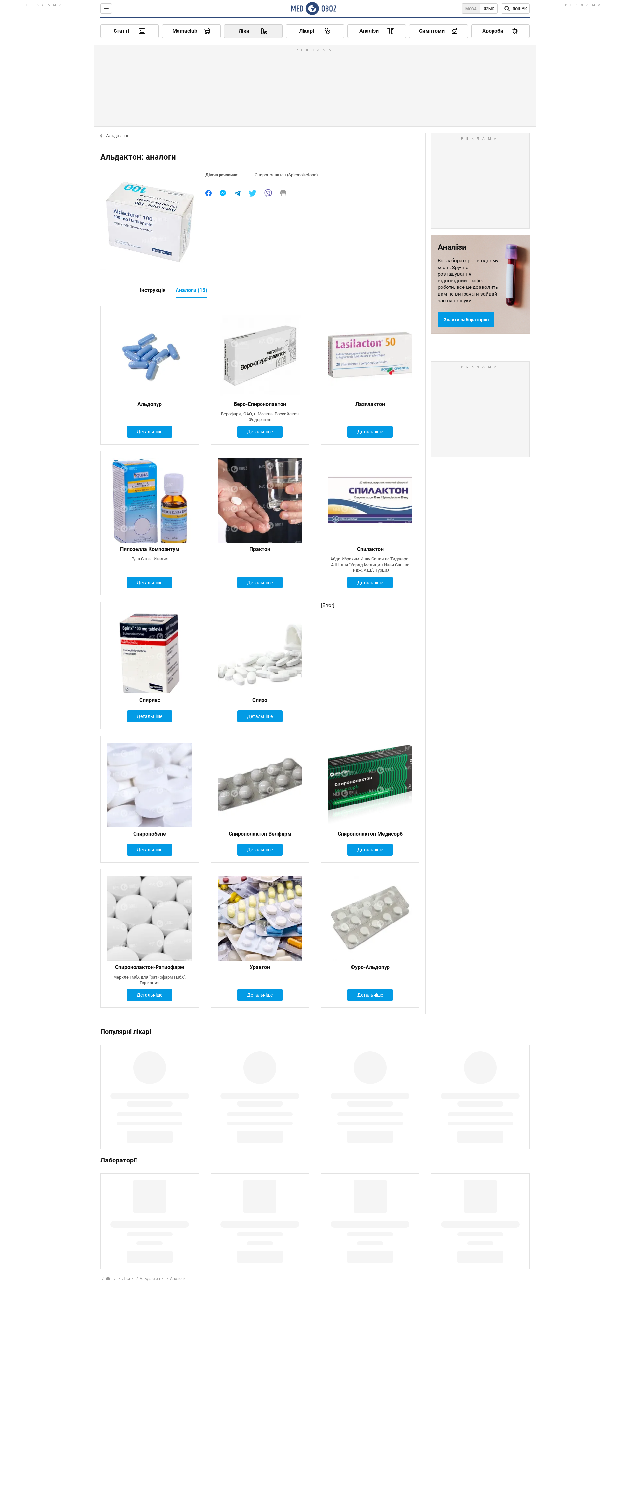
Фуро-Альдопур (370, 967)
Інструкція (153, 290)
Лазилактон (370, 404)
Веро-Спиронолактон (260, 404)
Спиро (259, 700)
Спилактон (370, 549)
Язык (489, 9)
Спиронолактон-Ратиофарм (149, 967)
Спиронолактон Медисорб (370, 834)
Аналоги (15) (191, 290)
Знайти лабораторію (466, 319)
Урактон (260, 967)
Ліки (126, 1278)
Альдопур (149, 404)
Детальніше (149, 431)
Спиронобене (149, 834)
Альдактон (118, 135)
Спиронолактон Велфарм (260, 834)
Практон (259, 549)
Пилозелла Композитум (149, 549)
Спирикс (149, 700)
